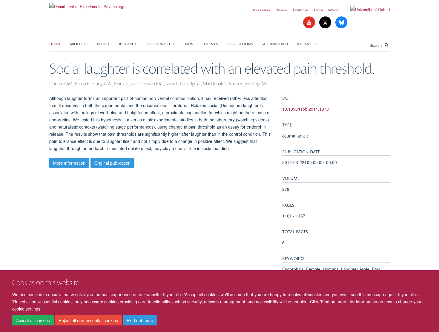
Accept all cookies (33, 320)
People (103, 43)
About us (79, 43)
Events (211, 43)
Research (128, 43)
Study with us (161, 43)
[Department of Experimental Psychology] (86, 4)
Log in (318, 9)
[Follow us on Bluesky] (341, 22)
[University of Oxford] (365, 9)
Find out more (140, 320)
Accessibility (261, 9)
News (190, 43)
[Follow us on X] (325, 22)
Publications (239, 43)
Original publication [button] (112, 163)
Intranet (333, 9)
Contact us (301, 9)
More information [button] (69, 163)
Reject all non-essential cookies (88, 320)
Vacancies (307, 43)
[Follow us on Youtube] (309, 22)
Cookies (282, 9)
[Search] (386, 44)
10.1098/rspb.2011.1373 (305, 109)
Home (55, 43)
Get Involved (274, 43)
